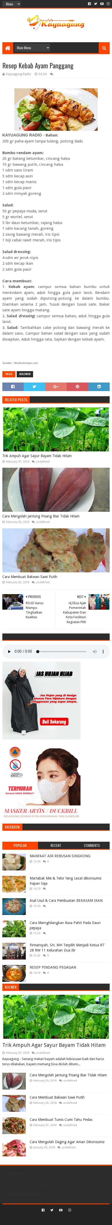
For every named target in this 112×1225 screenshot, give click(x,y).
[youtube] (102, 4)
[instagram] (108, 4)
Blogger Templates (78, 1219)
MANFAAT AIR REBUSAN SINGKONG (60, 856)
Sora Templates (48, 1219)
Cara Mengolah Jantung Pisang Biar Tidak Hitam (40, 516)
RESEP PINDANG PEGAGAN (53, 967)
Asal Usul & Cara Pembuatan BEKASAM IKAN (66, 900)
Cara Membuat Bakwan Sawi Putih (29, 577)
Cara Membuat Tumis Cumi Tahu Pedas (61, 1120)
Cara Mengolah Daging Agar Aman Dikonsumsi (67, 1142)
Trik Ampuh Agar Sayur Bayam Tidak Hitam (37, 456)
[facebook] (89, 4)
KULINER (24, 374)
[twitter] (95, 4)
